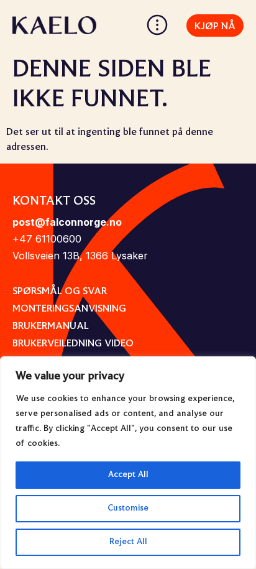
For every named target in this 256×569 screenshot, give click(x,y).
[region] (128, 462)
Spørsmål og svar (59, 292)
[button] (157, 28)
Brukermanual (50, 326)
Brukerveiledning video (73, 344)
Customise (128, 508)
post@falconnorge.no (67, 222)
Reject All (128, 542)
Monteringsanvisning (69, 309)
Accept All (128, 475)
